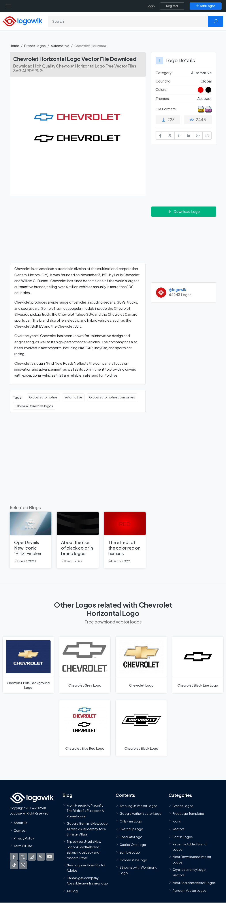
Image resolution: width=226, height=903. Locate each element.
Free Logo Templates (189, 813)
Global (206, 81)
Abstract (204, 98)
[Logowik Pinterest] (41, 857)
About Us (20, 823)
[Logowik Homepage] (22, 21)
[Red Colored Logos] (200, 89)
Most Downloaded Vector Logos (192, 859)
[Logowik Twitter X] (23, 857)
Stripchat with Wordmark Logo (138, 870)
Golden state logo (133, 860)
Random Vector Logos (189, 890)
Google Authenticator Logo (141, 813)
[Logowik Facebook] (14, 857)
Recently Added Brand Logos (190, 846)
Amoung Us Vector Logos (138, 806)
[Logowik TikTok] (14, 865)
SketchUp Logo (131, 829)
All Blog (72, 891)
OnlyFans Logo (131, 821)
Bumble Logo (130, 852)
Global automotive (43, 397)
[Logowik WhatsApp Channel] (23, 865)
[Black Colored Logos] (208, 89)
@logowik (177, 289)
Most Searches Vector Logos (194, 883)
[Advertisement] (78, 232)
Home (14, 45)
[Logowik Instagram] (32, 857)
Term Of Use (23, 846)
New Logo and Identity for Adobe (86, 867)
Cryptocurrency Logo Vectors (189, 872)
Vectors (179, 829)
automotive (73, 397)
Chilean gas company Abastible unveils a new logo (87, 880)
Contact (20, 830)
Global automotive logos (34, 406)
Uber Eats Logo (131, 837)
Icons (177, 821)
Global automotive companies (112, 397)
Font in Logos (183, 837)
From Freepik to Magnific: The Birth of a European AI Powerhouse (85, 810)
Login (151, 6)
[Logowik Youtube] (50, 857)
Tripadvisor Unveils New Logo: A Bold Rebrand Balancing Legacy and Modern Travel (84, 850)
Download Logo (187, 211)
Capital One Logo (133, 845)
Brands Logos (35, 45)
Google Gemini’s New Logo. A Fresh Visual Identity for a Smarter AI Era (88, 828)
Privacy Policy (24, 838)
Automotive (60, 45)
